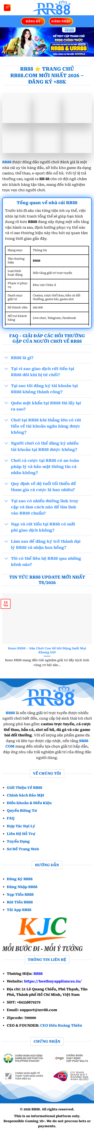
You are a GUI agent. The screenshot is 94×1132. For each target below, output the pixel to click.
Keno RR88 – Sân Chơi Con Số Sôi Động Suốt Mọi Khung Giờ (47, 650)
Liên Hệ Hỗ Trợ (21, 834)
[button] (7, 7)
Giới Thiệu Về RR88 (24, 787)
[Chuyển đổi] (6, 358)
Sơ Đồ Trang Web (23, 849)
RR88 (6, 162)
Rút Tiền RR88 (20, 902)
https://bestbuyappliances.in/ (53, 981)
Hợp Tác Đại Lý (21, 826)
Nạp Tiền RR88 (20, 894)
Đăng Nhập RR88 (22, 887)
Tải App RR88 (19, 910)
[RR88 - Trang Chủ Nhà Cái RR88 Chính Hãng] (50, 7)
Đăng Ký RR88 (20, 879)
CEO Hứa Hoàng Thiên (61, 1025)
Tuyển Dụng (18, 841)
